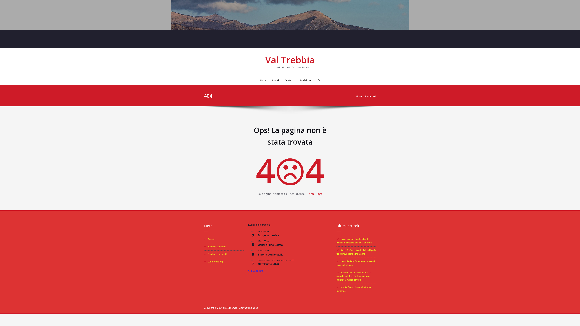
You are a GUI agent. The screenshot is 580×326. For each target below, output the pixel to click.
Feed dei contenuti (217, 247)
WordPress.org (215, 262)
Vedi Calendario (255, 270)
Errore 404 (370, 96)
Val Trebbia (290, 60)
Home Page (314, 194)
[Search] (318, 80)
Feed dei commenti (217, 254)
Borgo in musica (268, 235)
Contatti (289, 80)
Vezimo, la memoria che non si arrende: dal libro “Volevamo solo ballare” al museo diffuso (354, 276)
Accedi (211, 239)
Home (263, 80)
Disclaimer (305, 80)
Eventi (275, 80)
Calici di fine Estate (270, 245)
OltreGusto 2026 (268, 264)
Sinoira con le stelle (270, 254)
